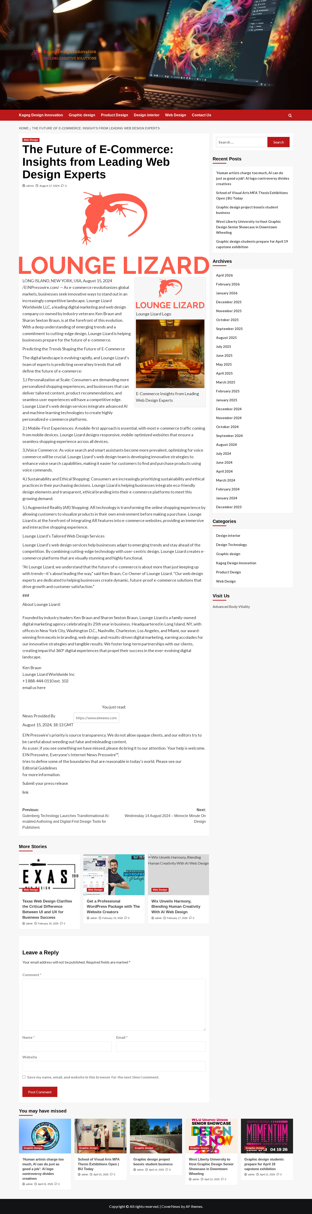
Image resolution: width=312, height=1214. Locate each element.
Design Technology (231, 545)
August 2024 (226, 444)
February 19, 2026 (112, 918)
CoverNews (170, 1206)
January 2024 (226, 498)
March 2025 (225, 382)
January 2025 (226, 400)
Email (122, 1037)
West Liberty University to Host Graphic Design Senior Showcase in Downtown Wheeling (248, 226)
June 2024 (224, 462)
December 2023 (229, 507)
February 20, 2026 (48, 923)
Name (28, 1037)
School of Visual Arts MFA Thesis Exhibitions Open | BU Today (252, 195)
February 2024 (228, 489)
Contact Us (201, 115)
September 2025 (229, 329)
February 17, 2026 (177, 918)
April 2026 (224, 275)
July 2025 (223, 346)
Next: (165, 815)
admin (30, 185)
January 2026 (226, 293)
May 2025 (224, 364)
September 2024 (229, 436)
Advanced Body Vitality (231, 606)
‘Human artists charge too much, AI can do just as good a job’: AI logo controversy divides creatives (252, 178)
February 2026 (228, 284)
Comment (32, 974)
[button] (290, 116)
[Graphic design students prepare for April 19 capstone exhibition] (267, 1136)
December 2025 (229, 302)
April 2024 (224, 471)
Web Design (175, 115)
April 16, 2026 (45, 1184)
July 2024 (223, 453)
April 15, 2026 (100, 1174)
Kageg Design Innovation (41, 115)
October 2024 (227, 427)
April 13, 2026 (211, 1179)
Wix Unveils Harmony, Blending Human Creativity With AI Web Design (175, 906)
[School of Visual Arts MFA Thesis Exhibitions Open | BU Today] (100, 1136)
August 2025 (226, 337)
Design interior (146, 115)
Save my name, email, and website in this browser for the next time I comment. (93, 1077)
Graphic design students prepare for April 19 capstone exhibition (252, 244)
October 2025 (227, 320)
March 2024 (225, 480)
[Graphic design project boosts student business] (156, 1136)
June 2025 (224, 355)
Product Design (114, 115)
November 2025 (229, 311)
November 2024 (229, 418)
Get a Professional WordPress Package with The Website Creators (113, 906)
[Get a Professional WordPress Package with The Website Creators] (113, 874)
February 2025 (228, 391)
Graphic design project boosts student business (247, 210)
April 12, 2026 (267, 1174)
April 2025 (224, 373)
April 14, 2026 (156, 1169)
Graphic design (82, 115)
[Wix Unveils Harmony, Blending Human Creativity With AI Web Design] (178, 874)
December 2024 (229, 409)
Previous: (65, 818)
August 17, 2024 (49, 185)
